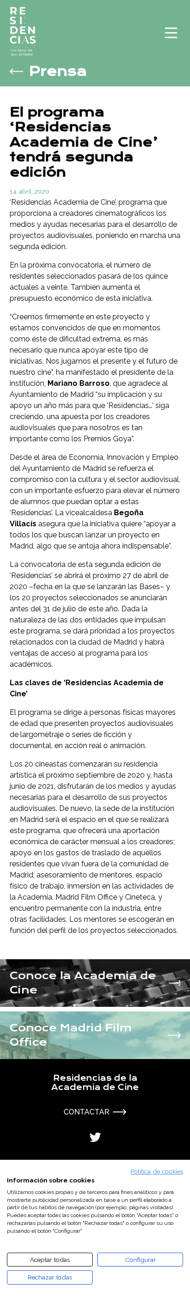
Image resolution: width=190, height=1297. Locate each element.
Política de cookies (157, 1171)
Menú (171, 33)
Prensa (58, 71)
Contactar (86, 1112)
